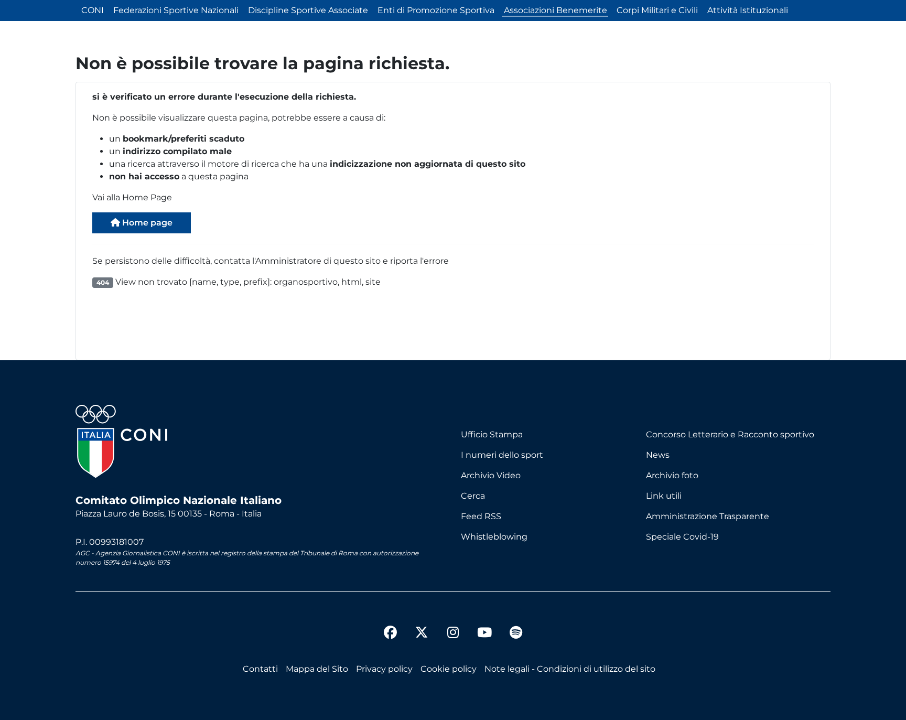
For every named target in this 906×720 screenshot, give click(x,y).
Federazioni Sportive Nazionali (176, 10)
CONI (92, 10)
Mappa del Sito (317, 669)
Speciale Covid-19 (682, 537)
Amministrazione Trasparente (707, 516)
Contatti (260, 669)
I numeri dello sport (502, 455)
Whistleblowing (494, 537)
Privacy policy (384, 669)
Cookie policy (448, 669)
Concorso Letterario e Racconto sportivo (730, 434)
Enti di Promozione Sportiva (436, 10)
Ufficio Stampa (492, 434)
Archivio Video (491, 475)
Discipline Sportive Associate (308, 10)
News (658, 455)
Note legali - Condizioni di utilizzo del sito (569, 669)
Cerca (473, 496)
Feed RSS (481, 516)
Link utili (664, 496)
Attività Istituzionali (747, 10)
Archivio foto (672, 475)
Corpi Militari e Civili (657, 10)
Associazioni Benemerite (555, 10)
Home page (146, 223)
